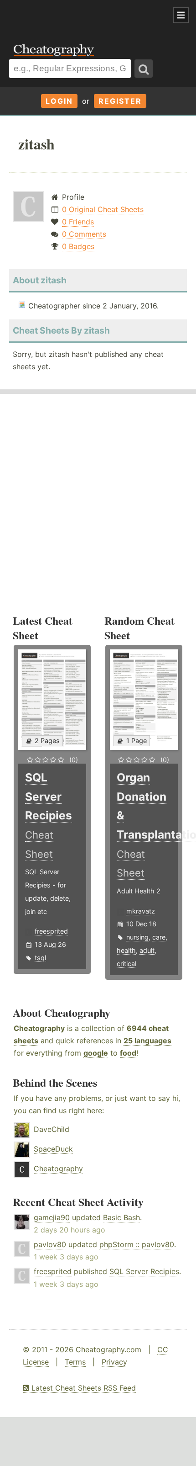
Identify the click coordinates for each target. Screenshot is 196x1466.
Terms (75, 1361)
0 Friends (78, 221)
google (95, 1052)
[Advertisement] (73, 15)
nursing (137, 937)
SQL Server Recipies (144, 1271)
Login (59, 101)
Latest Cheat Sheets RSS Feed (82, 1387)
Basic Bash (121, 1217)
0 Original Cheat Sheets (103, 209)
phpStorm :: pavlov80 (136, 1244)
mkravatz (140, 911)
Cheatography (39, 1028)
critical (126, 963)
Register (120, 101)
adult (147, 950)
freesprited (51, 931)
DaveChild (51, 1129)
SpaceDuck (53, 1148)
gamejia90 (52, 1217)
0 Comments (84, 234)
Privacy (114, 1361)
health (126, 950)
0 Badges (78, 246)
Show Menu (181, 15)
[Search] (143, 68)
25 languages (147, 1040)
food (128, 1052)
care (158, 937)
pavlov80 (50, 1244)
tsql (40, 957)
